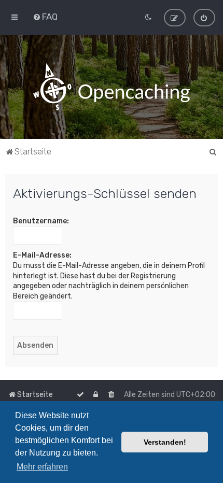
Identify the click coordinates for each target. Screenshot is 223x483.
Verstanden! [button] (165, 442)
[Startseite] (111, 87)
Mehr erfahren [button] (42, 466)
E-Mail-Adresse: (42, 255)
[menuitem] (45, 16)
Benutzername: (41, 221)
